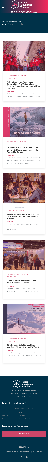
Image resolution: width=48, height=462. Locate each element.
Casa (4, 24)
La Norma (22, 412)
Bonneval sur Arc (25, 419)
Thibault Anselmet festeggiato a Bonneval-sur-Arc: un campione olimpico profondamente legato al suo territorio (23, 85)
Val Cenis (21, 416)
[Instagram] (27, 457)
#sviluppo (10, 208)
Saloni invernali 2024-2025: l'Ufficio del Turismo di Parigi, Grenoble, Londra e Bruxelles (23, 216)
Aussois (5, 416)
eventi (29, 208)
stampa (9, 210)
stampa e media (18, 210)
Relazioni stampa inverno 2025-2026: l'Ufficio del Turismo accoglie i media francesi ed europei (22, 150)
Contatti (39, 452)
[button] (3, 7)
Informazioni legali (27, 452)
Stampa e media (12, 78)
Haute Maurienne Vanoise (24, 408)
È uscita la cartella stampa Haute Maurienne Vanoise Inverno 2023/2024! (23, 346)
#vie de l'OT (11, 144)
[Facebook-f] (21, 457)
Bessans (5, 419)
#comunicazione (13, 76)
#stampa (23, 76)
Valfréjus (5, 412)
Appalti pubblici (12, 452)
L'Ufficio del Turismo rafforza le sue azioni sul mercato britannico (22, 282)
